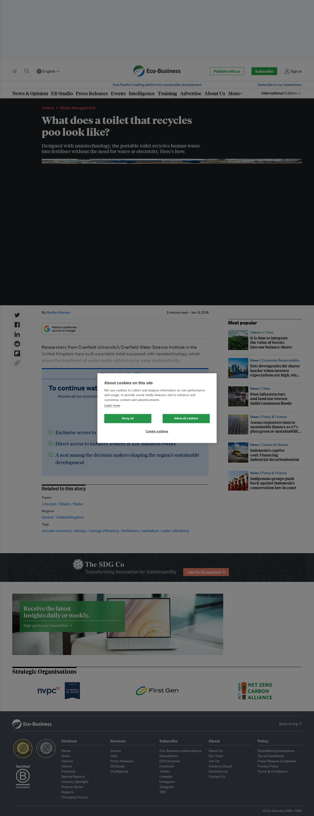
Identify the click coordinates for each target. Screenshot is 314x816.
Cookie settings (157, 431)
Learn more (112, 405)
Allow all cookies (186, 418)
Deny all (128, 418)
